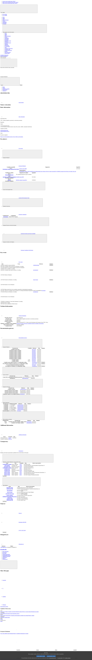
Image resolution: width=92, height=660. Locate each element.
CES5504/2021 (29, 421)
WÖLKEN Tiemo (9, 487)
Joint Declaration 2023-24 (4, 131)
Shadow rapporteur (22, 170)
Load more (4, 501)
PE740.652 (34, 359)
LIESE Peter (9, 497)
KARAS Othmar (10, 495)
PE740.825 (34, 356)
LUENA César (7, 471)
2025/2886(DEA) (4, 547)
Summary (51, 265)
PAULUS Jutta (7, 472)
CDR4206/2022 (29, 422)
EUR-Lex (10, 439)
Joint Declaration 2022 (4, 130)
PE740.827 (34, 350)
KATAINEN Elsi (7, 466)
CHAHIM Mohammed (10, 493)
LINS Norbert (7, 465)
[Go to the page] (41, 278)
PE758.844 (43, 290)
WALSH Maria (9, 490)
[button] (16, 629)
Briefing (9, 437)
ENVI (21, 464)
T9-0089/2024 (35, 291)
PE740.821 (34, 351)
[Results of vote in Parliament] (41, 288)
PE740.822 (34, 352)
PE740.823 (34, 354)
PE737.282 (34, 349)
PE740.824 (34, 355)
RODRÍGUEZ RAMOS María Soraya (10, 496)
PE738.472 (34, 361)
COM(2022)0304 (36, 265)
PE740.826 (34, 357)
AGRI (21, 465)
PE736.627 (19, 410)
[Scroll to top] (8, 565)
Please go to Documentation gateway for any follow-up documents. (11, 136)
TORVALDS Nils (10, 488)
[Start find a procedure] (8, 63)
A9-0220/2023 (35, 270)
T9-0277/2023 (35, 279)
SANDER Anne (7, 470)
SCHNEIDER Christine (7, 464)
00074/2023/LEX (25, 378)
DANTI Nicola (9, 492)
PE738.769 (34, 358)
